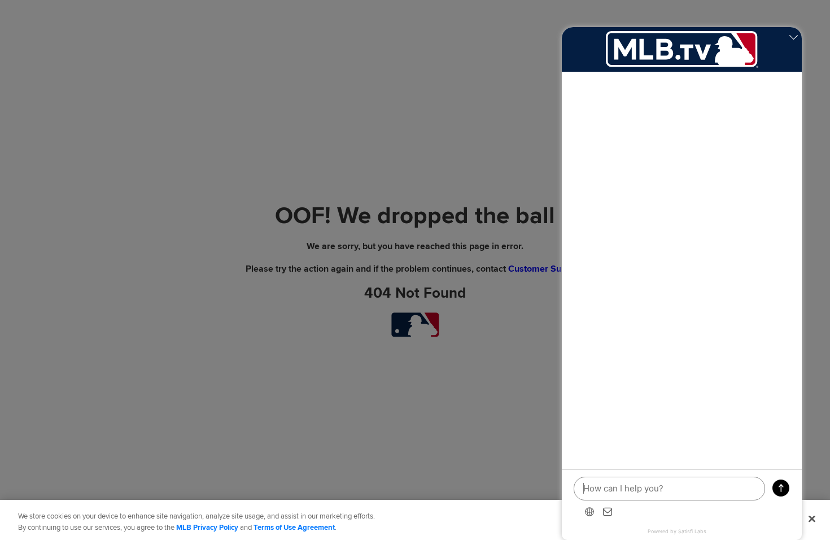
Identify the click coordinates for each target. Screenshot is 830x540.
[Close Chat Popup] (793, 38)
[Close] (812, 518)
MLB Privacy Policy (207, 527)
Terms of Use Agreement (294, 527)
